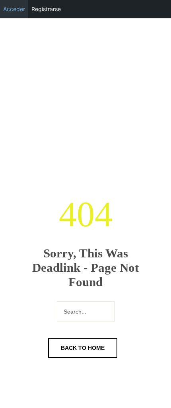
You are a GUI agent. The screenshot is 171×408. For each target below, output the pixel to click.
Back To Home (83, 348)
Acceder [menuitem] (14, 9)
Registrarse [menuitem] (46, 9)
